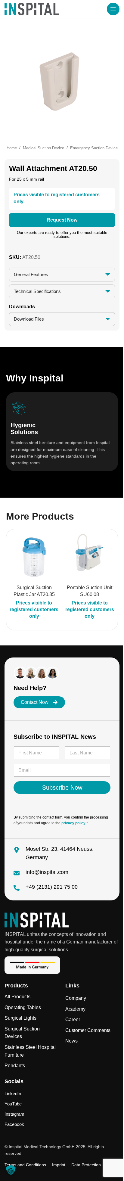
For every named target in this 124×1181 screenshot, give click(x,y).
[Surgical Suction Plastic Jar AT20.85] (32, 557)
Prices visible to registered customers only (32, 609)
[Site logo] (32, 8)
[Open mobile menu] (113, 9)
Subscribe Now (60, 787)
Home (12, 148)
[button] (11, 1170)
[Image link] (37, 919)
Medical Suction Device (43, 148)
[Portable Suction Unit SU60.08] (87, 557)
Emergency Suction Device (94, 148)
